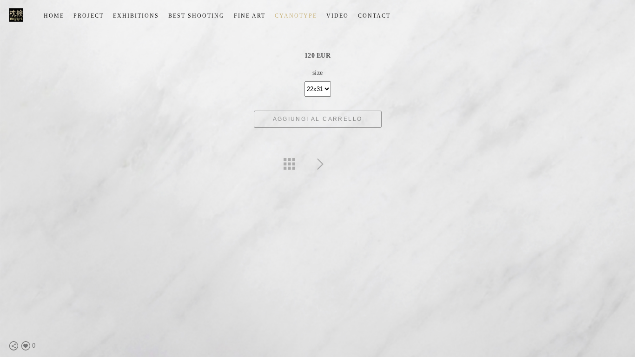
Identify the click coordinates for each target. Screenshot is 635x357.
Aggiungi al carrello (318, 119)
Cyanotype (296, 16)
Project (88, 16)
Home (54, 16)
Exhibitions (136, 16)
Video (337, 16)
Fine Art (249, 16)
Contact (374, 16)
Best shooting (196, 16)
